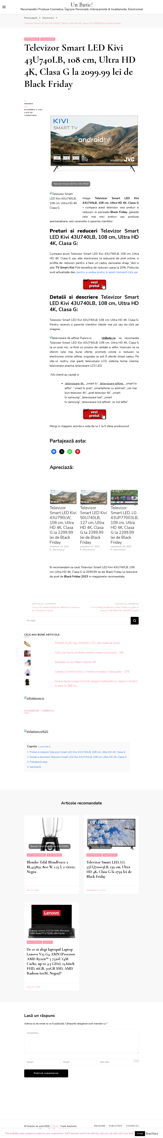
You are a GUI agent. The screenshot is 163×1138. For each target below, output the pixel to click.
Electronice (31, 39)
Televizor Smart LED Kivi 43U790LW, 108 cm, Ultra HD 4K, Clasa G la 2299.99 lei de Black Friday (63, 525)
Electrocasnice (36, 855)
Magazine (99, 1126)
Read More (152, 1133)
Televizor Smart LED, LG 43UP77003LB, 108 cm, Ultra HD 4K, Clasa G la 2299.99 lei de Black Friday (124, 525)
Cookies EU (132, 1126)
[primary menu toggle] (4, 7)
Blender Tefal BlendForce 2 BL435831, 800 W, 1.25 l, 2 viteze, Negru (51, 867)
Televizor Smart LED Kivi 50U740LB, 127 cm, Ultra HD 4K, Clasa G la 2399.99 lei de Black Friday (93, 525)
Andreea (28, 104)
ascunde (44, 746)
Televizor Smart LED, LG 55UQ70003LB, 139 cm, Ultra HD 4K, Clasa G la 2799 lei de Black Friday (108, 869)
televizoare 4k (74, 383)
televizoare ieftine (111, 383)
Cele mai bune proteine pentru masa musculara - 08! (89, 652)
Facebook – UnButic (39, 710)
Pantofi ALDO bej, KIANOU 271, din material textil (87, 643)
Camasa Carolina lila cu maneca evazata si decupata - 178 (92, 672)
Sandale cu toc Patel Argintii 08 (75, 662)
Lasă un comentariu (34, 114)
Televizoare (47, 39)
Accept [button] (140, 1133)
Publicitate (115, 1126)
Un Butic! (82, 4)
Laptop (48, 942)
